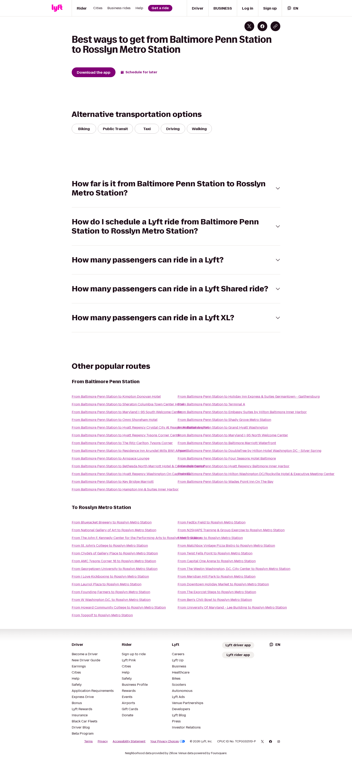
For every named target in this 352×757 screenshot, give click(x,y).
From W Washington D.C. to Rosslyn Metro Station (111, 599)
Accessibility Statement (129, 741)
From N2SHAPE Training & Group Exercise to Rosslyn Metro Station (231, 530)
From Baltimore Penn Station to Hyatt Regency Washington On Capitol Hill (131, 474)
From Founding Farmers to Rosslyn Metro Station (111, 592)
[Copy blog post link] (275, 26)
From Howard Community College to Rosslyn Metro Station (119, 607)
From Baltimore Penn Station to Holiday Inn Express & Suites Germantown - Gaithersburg (249, 396)
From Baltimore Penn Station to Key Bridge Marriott (113, 481)
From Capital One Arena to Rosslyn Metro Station (217, 561)
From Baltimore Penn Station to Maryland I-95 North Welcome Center (233, 435)
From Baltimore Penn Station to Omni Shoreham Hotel (114, 419)
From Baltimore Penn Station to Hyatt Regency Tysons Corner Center (126, 435)
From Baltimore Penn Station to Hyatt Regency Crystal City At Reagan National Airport (140, 427)
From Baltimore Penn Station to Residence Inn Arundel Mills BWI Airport (129, 450)
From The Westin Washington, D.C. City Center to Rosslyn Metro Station (234, 568)
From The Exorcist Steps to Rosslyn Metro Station (217, 592)
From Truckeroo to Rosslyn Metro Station (210, 537)
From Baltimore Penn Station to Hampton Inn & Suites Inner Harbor (125, 489)
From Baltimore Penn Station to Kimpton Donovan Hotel (116, 396)
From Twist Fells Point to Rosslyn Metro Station (215, 553)
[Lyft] (57, 8)
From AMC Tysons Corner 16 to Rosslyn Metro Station (114, 561)
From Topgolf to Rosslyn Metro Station (102, 615)
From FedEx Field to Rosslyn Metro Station (211, 522)
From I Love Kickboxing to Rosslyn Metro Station (110, 576)
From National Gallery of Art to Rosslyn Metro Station (114, 530)
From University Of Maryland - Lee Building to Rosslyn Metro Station (232, 607)
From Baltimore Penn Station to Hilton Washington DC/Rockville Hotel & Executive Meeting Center (256, 474)
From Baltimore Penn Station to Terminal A (211, 404)
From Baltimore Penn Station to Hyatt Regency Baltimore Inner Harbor (233, 466)
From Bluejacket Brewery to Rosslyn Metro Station (112, 522)
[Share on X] (249, 26)
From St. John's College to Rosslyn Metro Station (110, 545)
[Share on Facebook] (262, 26)
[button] (176, 188)
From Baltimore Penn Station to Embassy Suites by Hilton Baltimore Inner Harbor (242, 412)
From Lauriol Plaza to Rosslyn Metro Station (106, 584)
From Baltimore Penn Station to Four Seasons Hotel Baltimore (227, 458)
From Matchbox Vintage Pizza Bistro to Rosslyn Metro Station (226, 545)
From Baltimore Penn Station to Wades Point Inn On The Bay (225, 481)
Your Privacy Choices (164, 741)
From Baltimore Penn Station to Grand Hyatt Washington (223, 427)
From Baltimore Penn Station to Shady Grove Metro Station (224, 419)
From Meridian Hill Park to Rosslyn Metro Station (216, 576)
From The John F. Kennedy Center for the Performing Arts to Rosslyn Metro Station (137, 537)
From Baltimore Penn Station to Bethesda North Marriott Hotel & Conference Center (138, 466)
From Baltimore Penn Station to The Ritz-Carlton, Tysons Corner (122, 443)
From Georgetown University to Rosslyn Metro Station (114, 568)
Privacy (103, 741)
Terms (88, 741)
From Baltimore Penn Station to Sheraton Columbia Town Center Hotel (128, 404)
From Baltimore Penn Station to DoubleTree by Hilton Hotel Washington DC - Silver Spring (249, 450)
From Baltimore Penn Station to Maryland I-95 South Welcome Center (127, 412)
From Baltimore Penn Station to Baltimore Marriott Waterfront (227, 443)
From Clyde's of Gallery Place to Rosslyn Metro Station (115, 553)
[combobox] (292, 8)
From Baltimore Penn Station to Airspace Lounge (110, 458)
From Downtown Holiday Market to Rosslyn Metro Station (223, 584)
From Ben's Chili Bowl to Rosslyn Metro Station (215, 599)
